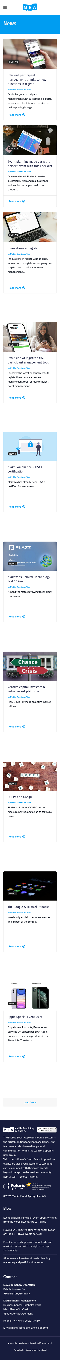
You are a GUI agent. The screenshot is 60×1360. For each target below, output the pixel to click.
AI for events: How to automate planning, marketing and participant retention (26, 1260)
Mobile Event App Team (20, 89)
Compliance (31, 1350)
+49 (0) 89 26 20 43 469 (26, 1320)
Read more (14, 114)
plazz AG (41, 1195)
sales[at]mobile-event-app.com (30, 1327)
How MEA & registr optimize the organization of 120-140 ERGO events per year (29, 1231)
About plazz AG (15, 1343)
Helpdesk (42, 1350)
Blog (7, 1208)
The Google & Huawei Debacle (28, 907)
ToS (49, 1343)
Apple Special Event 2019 (25, 1017)
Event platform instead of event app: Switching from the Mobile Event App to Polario (29, 1219)
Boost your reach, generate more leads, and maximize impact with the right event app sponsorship (27, 1245)
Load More (30, 1102)
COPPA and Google (20, 797)
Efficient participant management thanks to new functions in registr (27, 79)
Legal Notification (38, 1343)
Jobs (22, 1350)
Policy (16, 1350)
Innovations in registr (22, 248)
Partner (26, 1343)
